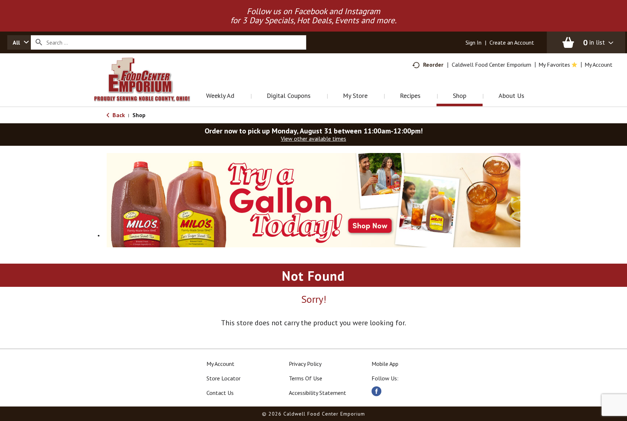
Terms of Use (305, 378)
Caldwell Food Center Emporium (491, 64)
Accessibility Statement (317, 392)
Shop (139, 115)
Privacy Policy (305, 363)
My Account (220, 363)
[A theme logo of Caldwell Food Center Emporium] (149, 89)
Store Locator (223, 378)
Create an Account (511, 42)
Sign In (473, 42)
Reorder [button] (433, 64)
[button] (313, 199)
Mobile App (385, 363)
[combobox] (19, 42)
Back (118, 115)
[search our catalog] (39, 42)
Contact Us (220, 392)
